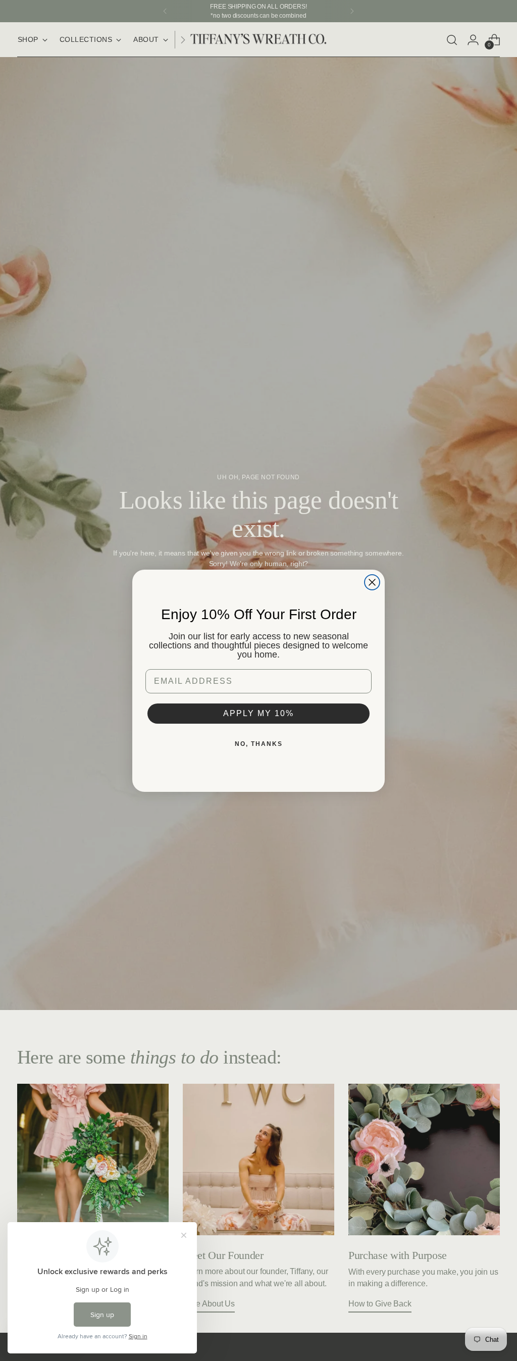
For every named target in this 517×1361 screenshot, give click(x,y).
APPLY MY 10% (258, 713)
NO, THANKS (259, 743)
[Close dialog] (372, 582)
